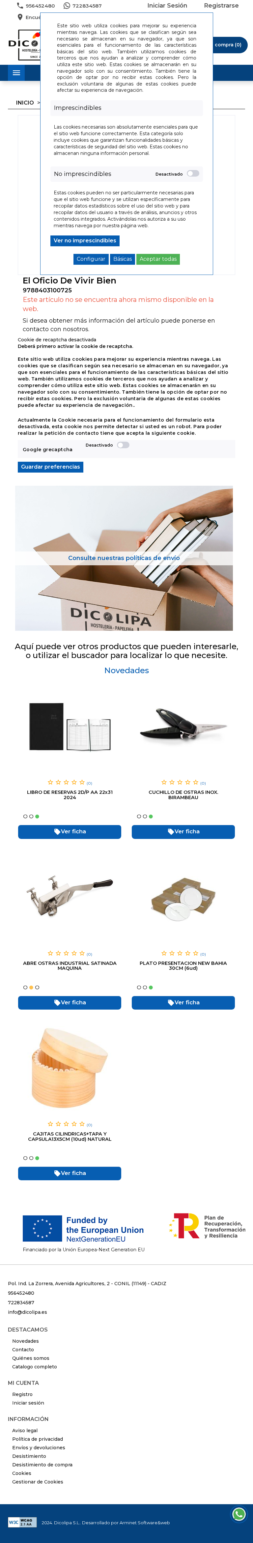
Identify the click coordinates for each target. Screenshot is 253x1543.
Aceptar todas (158, 259)
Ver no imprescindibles (85, 240)
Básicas (122, 259)
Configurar (91, 259)
